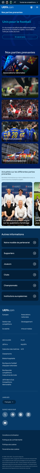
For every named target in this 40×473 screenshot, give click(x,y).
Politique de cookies (9, 444)
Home (8, 7)
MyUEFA (24, 344)
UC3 (22, 349)
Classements (7, 354)
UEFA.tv (5, 344)
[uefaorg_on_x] (5, 417)
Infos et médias (26, 329)
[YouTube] (5, 425)
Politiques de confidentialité (12, 440)
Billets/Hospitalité (8, 358)
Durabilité (5, 329)
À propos (5, 315)
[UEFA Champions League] (3, 2)
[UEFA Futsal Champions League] (14, 2)
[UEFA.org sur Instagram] (20, 417)
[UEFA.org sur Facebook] (13, 417)
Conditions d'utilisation (10, 435)
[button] (36, 7)
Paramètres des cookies (10, 449)
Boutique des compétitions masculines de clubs (9, 372)
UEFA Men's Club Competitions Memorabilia (8, 382)
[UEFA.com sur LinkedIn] (28, 417)
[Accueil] (8, 310)
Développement (26, 322)
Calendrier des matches (10, 349)
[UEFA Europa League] (7, 2)
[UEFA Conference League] (10, 2)
